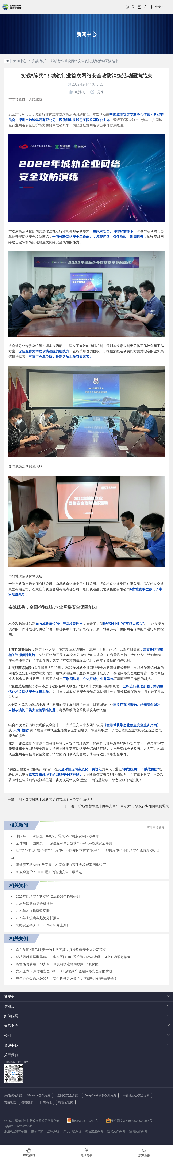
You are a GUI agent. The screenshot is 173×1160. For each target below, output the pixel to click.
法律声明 (53, 1131)
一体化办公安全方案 (136, 1095)
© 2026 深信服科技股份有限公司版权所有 (31, 1121)
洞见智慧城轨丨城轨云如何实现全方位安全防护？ (56, 799)
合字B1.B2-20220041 (18, 1126)
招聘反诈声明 (138, 1131)
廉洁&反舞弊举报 (15, 1131)
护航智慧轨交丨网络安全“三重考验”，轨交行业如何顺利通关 (123, 806)
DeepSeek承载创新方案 (100, 1095)
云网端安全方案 (67, 1095)
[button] (158, 7)
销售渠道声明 (94, 1131)
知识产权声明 (72, 1131)
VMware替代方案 (38, 1095)
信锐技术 (27, 1102)
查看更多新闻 (156, 827)
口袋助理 (46, 1102)
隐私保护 (37, 1131)
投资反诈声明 (116, 1131)
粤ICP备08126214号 (84, 1121)
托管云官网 (65, 1102)
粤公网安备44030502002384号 (131, 1121)
